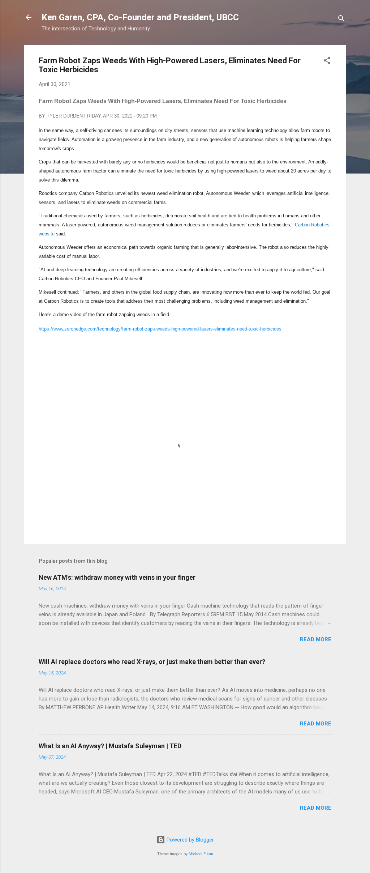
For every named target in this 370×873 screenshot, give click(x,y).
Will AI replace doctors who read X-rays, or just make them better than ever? (152, 661)
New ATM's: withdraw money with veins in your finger (117, 577)
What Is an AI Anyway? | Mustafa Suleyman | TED (110, 746)
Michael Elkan (201, 854)
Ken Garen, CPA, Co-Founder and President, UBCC (140, 17)
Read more (315, 639)
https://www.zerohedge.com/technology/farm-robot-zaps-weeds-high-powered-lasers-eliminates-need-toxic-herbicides (160, 329)
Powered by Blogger (189, 839)
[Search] (341, 20)
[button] (327, 61)
